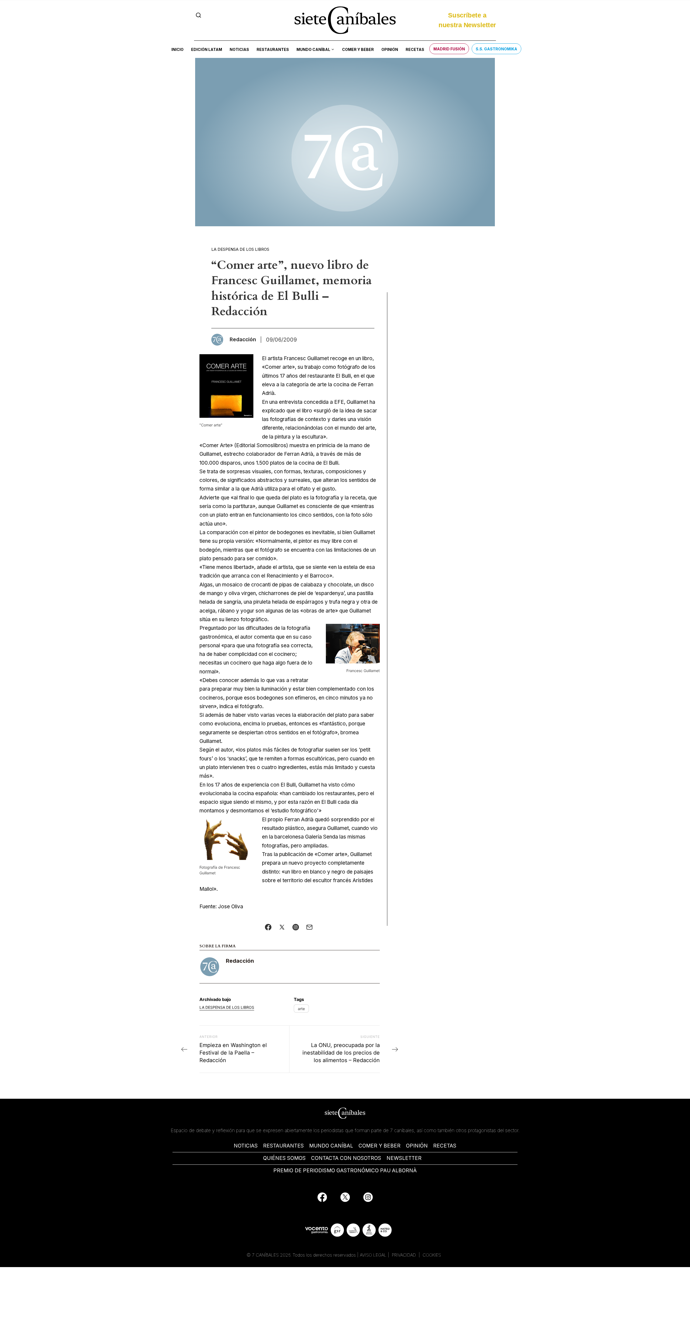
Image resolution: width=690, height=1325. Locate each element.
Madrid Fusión (449, 49)
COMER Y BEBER (379, 1146)
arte (301, 1008)
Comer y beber (358, 49)
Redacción (240, 961)
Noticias (239, 49)
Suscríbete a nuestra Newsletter (467, 19)
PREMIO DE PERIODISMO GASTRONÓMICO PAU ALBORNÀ (345, 1170)
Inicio (177, 49)
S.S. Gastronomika (496, 49)
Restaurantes (273, 49)
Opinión (389, 49)
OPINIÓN (417, 1146)
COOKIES (432, 1255)
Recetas (415, 49)
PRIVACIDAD (404, 1255)
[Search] (198, 15)
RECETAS (444, 1146)
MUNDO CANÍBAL (331, 1146)
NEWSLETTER (404, 1158)
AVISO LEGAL (373, 1255)
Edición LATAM (206, 49)
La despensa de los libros (240, 249)
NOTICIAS (246, 1146)
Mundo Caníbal (313, 49)
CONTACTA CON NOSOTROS (346, 1158)
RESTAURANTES (283, 1146)
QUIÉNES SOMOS (284, 1158)
